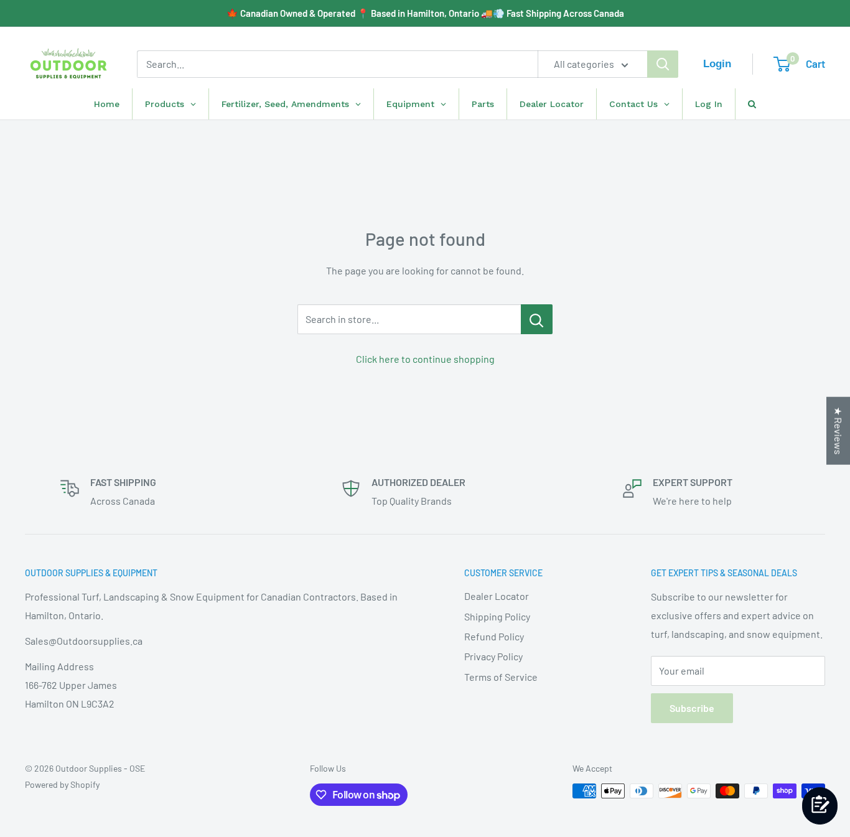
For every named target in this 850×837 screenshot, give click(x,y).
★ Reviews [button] (838, 430)
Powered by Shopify (62, 784)
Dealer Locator (496, 596)
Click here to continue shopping (425, 359)
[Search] (662, 64)
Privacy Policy (493, 656)
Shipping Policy (497, 616)
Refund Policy (494, 636)
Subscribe (692, 708)
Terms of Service (501, 677)
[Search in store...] (537, 319)
